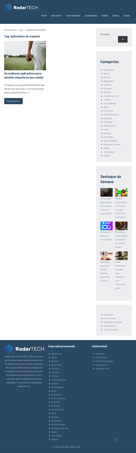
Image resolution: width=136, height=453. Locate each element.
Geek (106, 129)
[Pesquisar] (123, 39)
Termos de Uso (110, 329)
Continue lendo (12, 101)
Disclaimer (108, 314)
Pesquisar (105, 34)
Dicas (44, 15)
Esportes (108, 118)
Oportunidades (73, 15)
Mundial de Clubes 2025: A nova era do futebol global (121, 239)
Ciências (108, 88)
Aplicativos (56, 15)
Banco (106, 73)
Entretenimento (111, 114)
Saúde (127, 15)
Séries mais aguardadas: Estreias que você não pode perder (106, 206)
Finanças (108, 122)
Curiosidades (91, 15)
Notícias (107, 133)
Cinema (107, 92)
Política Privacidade (113, 322)
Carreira (107, 84)
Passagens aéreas (112, 144)
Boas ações (109, 81)
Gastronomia (110, 125)
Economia (108, 110)
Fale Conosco (110, 318)
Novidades (109, 137)
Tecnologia (109, 151)
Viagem (107, 155)
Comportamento (111, 96)
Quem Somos (110, 325)
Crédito (104, 15)
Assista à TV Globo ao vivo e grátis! (106, 236)
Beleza (116, 15)
